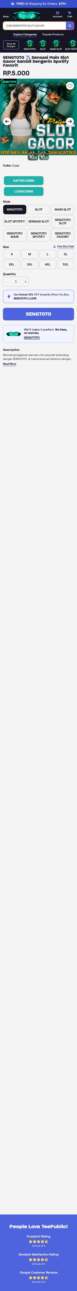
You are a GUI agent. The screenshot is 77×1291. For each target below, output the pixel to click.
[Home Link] (26, 15)
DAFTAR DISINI (23, 180)
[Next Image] (70, 121)
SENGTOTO (38, 314)
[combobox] (34, 26)
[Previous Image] (7, 121)
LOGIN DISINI (23, 191)
